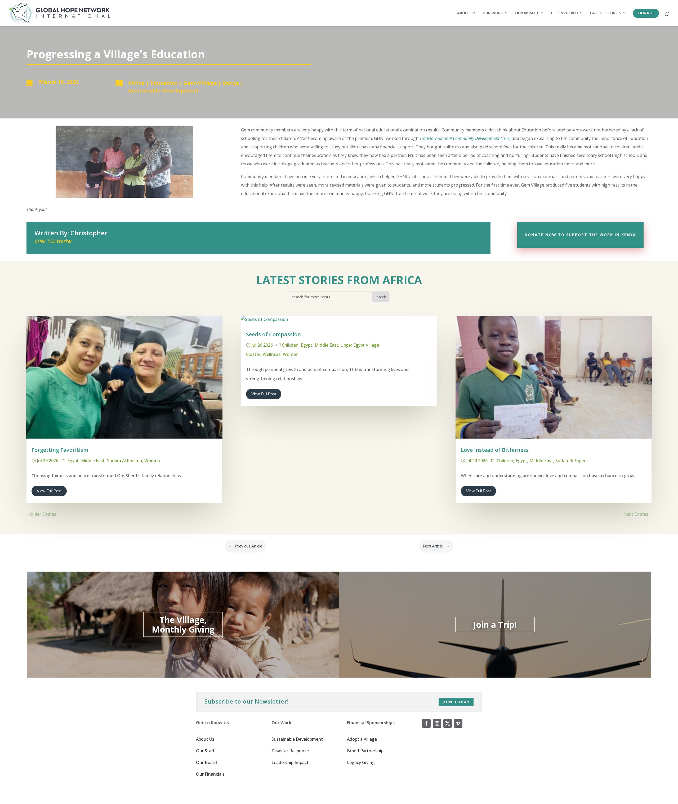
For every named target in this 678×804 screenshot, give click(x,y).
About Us (205, 739)
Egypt (73, 460)
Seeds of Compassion (273, 334)
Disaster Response (290, 751)
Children (290, 345)
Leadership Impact (290, 762)
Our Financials (210, 774)
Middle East (93, 460)
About (463, 12)
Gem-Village (200, 83)
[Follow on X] (447, 723)
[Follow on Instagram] (437, 723)
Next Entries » (637, 514)
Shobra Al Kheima (124, 460)
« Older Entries (41, 514)
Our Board (206, 762)
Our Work (493, 12)
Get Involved (564, 12)
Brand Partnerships (366, 751)
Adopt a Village (362, 739)
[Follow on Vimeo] (458, 723)
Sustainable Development (163, 90)
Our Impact (527, 12)
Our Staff (205, 751)
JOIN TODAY (456, 701)
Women (152, 460)
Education (164, 83)
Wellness (271, 354)
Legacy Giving (361, 762)
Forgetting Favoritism (60, 449)
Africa (136, 83)
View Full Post (49, 491)
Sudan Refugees (571, 460)
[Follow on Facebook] (426, 723)
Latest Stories (605, 12)
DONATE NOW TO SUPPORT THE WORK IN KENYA (580, 234)
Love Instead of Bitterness (495, 449)
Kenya (230, 83)
